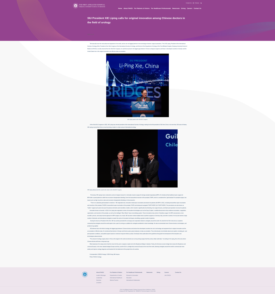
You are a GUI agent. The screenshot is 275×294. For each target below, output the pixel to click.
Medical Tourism (114, 280)
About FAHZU (128, 8)
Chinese (197, 3)
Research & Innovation (132, 275)
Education (129, 277)
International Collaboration (133, 280)
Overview (98, 280)
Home (120, 8)
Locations (98, 282)
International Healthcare (116, 277)
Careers (189, 8)
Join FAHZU (167, 275)
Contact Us (189, 3)
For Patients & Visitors (142, 8)
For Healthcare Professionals (161, 8)
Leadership (99, 277)
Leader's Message (101, 275)
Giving (183, 8)
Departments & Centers (116, 275)
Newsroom (176, 8)
